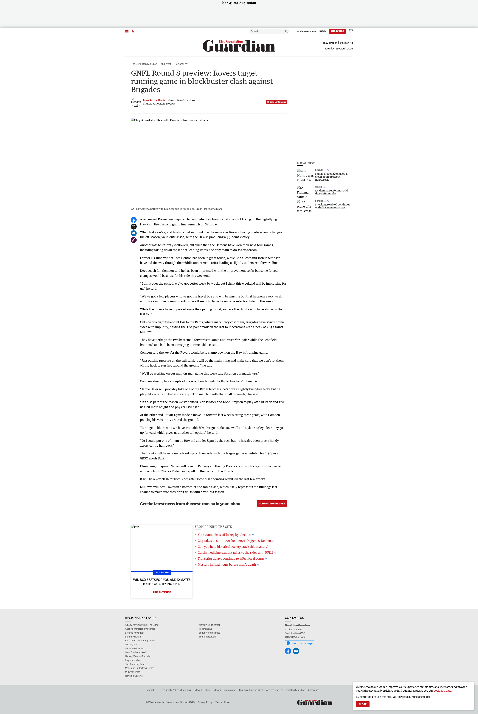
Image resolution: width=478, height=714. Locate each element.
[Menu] (126, 31)
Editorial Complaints (224, 689)
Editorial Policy (202, 689)
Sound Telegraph (207, 636)
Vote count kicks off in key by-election (224, 535)
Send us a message (302, 643)
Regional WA (181, 63)
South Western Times (209, 632)
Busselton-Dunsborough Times (140, 640)
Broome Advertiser (134, 632)
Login (322, 31)
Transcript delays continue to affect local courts (231, 558)
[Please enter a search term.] (286, 31)
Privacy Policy (205, 702)
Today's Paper (329, 42)
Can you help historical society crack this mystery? (233, 546)
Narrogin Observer (134, 675)
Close (363, 704)
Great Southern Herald (136, 652)
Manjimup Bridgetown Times (139, 668)
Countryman (131, 644)
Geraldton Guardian (134, 648)
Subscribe (337, 31)
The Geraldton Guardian (144, 63)
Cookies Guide (442, 690)
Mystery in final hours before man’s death (227, 564)
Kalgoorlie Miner (133, 660)
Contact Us (151, 689)
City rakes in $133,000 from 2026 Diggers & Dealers (234, 540)
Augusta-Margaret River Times (140, 628)
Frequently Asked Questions (175, 689)
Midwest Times (132, 672)
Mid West (166, 63)
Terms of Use (222, 702)
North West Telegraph (210, 624)
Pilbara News (205, 628)
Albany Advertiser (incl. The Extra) (142, 624)
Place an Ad (346, 42)
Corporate (313, 689)
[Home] (132, 31)
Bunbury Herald (133, 636)
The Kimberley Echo (135, 664)
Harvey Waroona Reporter (138, 656)
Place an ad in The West (250, 689)
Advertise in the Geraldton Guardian (285, 689)
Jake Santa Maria (278, 102)
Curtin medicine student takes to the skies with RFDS (235, 552)
